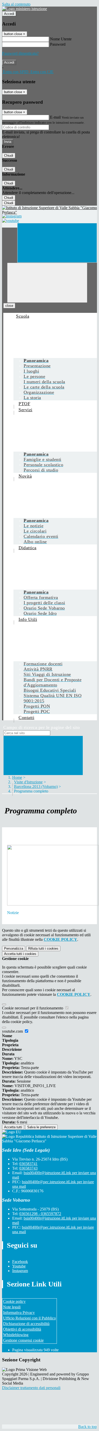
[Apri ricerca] (57, 243)
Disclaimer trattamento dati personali (31, 1388)
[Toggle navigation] (47, 283)
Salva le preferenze (41, 1127)
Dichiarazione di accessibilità (26, 1324)
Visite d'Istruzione (28, 782)
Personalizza (13, 948)
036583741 (28, 1164)
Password (57, 44)
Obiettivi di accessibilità (22, 1329)
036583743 (28, 1168)
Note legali (12, 1307)
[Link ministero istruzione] (24, 9)
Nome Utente (61, 39)
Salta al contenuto (16, 4)
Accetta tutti (20, 954)
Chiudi (8, 155)
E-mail (55, 117)
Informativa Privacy (19, 1312)
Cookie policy (14, 1301)
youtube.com (13, 1031)
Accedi (9, 14)
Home (17, 777)
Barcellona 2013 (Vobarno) (36, 786)
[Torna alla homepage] (49, 210)
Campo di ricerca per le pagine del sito (41, 727)
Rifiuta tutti (43, 948)
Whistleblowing (15, 1335)
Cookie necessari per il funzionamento (33, 1008)
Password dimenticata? (20, 53)
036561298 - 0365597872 (40, 1214)
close (9, 306)
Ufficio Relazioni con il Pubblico (29, 1318)
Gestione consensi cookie (23, 1340)
